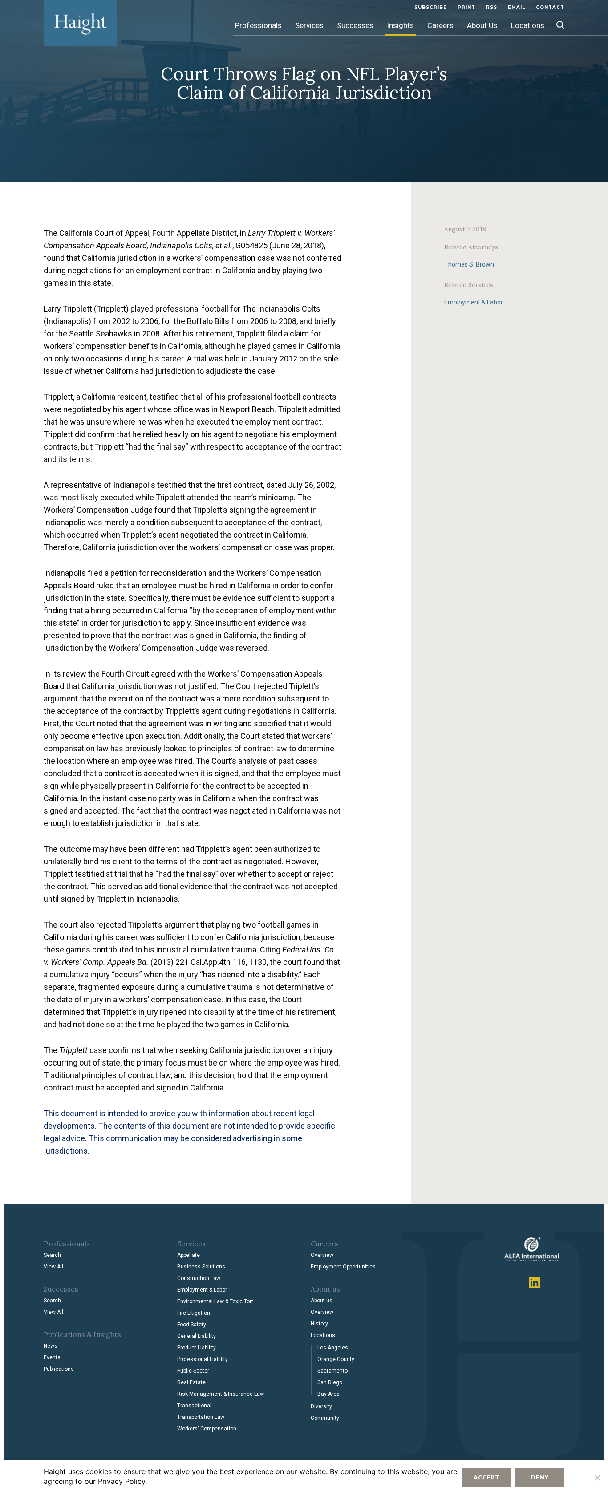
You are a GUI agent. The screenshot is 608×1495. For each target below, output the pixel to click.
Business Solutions (201, 1267)
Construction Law (198, 1278)
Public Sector (193, 1371)
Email (516, 7)
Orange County (335, 1359)
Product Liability (196, 1348)
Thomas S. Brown (469, 264)
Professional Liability (202, 1359)
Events (52, 1357)
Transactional (194, 1405)
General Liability (196, 1336)
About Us (482, 25)
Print (466, 7)
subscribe (430, 7)
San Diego (329, 1382)
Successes (355, 25)
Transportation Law (200, 1417)
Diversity (321, 1406)
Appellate (188, 1255)
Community (325, 1418)
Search (52, 1255)
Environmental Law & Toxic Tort (215, 1301)
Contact (550, 7)
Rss (491, 7)
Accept (486, 1477)
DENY (539, 1477)
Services (309, 25)
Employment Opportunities (343, 1267)
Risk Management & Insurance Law (220, 1394)
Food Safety (191, 1324)
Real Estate (191, 1382)
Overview (322, 1255)
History (319, 1324)
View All (53, 1267)
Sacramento (332, 1371)
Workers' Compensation (206, 1429)
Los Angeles (332, 1348)
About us (321, 1300)
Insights (400, 25)
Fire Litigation (193, 1313)
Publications (59, 1369)
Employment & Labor (473, 302)
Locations (527, 25)
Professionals (258, 25)
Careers (440, 25)
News (50, 1346)
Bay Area (328, 1394)
